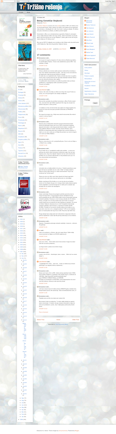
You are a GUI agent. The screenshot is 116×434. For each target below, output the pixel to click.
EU (19, 89)
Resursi (20, 131)
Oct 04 (25, 382)
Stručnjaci (87, 73)
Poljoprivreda (21, 114)
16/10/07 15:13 (43, 308)
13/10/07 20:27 (43, 188)
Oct (23, 258)
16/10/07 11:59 (43, 292)
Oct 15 (25, 308)
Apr (23, 409)
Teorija (20, 147)
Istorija (20, 97)
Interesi (86, 88)
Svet (19, 145)
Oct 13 (25, 316)
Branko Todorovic (91, 25)
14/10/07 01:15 (43, 227)
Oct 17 (25, 301)
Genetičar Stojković (42, 25)
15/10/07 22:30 (43, 267)
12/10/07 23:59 (43, 95)
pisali (58, 25)
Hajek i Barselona (89, 94)
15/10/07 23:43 (43, 283)
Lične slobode (22, 103)
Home (28, 12)
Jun (23, 405)
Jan (23, 416)
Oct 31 (25, 260)
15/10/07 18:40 (43, 258)
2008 (21, 249)
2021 (21, 219)
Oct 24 (25, 282)
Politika (20, 111)
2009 (21, 247)
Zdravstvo (21, 156)
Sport (19, 142)
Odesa (86, 70)
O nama (21, 12)
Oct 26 (25, 275)
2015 (21, 233)
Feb (23, 414)
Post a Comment (43, 312)
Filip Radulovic (90, 28)
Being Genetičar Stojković (24, 328)
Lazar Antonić (43, 89)
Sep (23, 398)
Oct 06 (25, 375)
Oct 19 (25, 293)
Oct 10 (25, 364)
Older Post (75, 319)
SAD (19, 134)
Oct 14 (25, 312)
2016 (21, 230)
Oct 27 (25, 271)
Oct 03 (25, 386)
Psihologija (21, 123)
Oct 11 (24, 360)
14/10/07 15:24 (43, 236)
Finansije (20, 95)
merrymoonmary (63, 430)
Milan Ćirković (90, 46)
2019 (21, 224)
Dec (23, 253)
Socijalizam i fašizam (90, 85)
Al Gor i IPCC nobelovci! (24, 345)
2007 (21, 251)
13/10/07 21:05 (43, 217)
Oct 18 (25, 297)
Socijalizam (21, 136)
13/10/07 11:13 (43, 118)
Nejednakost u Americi (90, 91)
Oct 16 (25, 305)
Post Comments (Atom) (61, 324)
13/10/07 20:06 (43, 159)
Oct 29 (25, 267)
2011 (21, 242)
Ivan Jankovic (89, 31)
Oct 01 (25, 393)
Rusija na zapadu (89, 76)
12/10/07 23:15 (43, 86)
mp (39, 230)
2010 (21, 244)
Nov (23, 256)
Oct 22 (25, 290)
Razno (45, 23)
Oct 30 (25, 264)
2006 (21, 419)
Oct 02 (25, 390)
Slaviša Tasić (89, 52)
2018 (21, 226)
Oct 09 (25, 367)
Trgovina (20, 150)
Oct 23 (25, 286)
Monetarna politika (23, 106)
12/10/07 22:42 (43, 65)
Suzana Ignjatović (91, 55)
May (23, 407)
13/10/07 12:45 (43, 145)
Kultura (20, 100)
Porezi (20, 117)
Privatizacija (21, 120)
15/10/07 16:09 (43, 249)
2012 (21, 240)
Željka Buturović (90, 58)
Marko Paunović (90, 37)
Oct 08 (25, 371)
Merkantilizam (88, 78)
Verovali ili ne (21, 153)
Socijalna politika (22, 139)
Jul (22, 402)
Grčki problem (88, 67)
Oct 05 (25, 379)
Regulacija (21, 128)
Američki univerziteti (24, 354)
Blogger (77, 430)
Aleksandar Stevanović (89, 21)
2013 (21, 237)
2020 (21, 221)
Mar (23, 412)
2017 (21, 228)
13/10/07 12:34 (43, 136)
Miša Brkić (89, 40)
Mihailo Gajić (89, 43)
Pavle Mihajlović (90, 49)
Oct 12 (25, 320)
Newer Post (40, 319)
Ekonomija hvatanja (24, 336)
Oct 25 (25, 279)
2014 (21, 235)
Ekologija (20, 92)
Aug (23, 400)
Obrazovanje (21, 109)
